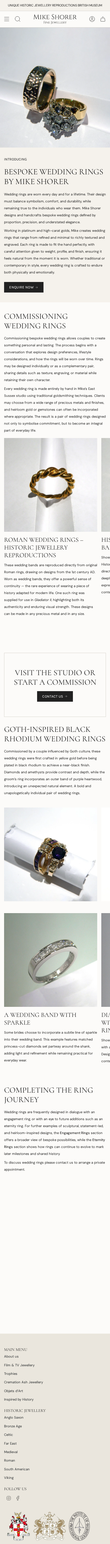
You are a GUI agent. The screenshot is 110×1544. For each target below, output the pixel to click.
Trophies (10, 1373)
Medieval (11, 1452)
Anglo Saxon (14, 1417)
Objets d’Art (13, 1391)
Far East (10, 1443)
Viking (9, 1478)
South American (17, 1469)
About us (11, 1356)
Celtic (8, 1435)
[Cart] (102, 19)
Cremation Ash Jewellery (23, 1382)
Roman (9, 1460)
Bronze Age (13, 1426)
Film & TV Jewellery (19, 1365)
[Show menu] (7, 19)
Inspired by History (19, 1399)
